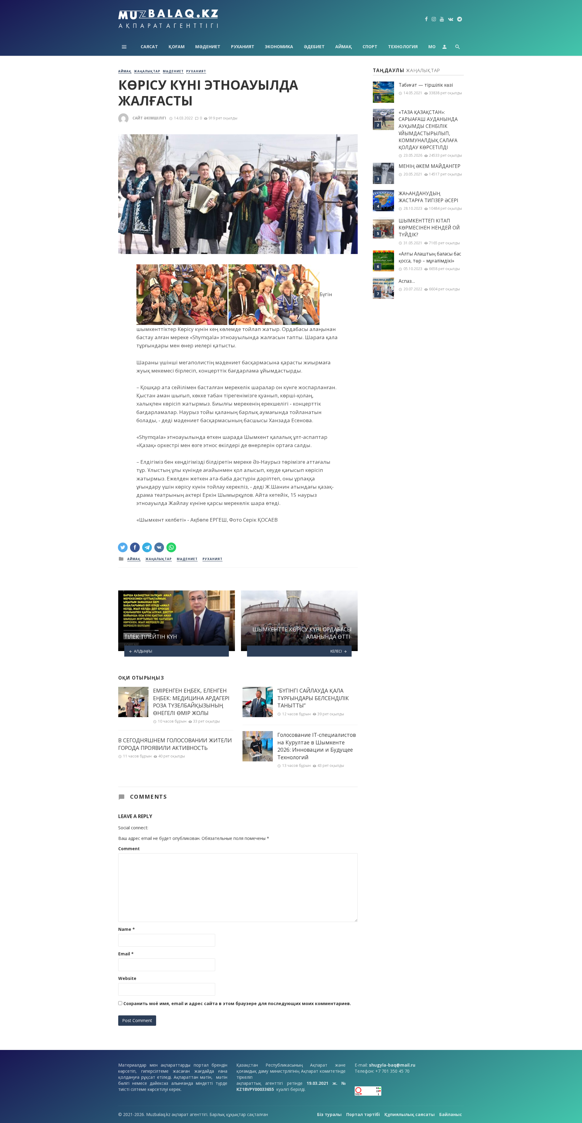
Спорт (370, 46)
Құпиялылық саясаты (409, 1114)
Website (127, 978)
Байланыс (450, 1114)
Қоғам (177, 46)
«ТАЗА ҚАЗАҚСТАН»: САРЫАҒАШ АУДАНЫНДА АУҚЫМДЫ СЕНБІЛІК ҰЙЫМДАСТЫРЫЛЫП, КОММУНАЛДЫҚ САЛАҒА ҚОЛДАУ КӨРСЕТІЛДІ (428, 130)
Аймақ (343, 46)
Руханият (242, 46)
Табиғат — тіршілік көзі (426, 85)
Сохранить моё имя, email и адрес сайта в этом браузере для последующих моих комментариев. (237, 1003)
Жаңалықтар (147, 71)
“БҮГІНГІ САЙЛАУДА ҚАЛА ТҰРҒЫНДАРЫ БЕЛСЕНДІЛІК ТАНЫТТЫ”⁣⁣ (313, 698)
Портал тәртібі (363, 1114)
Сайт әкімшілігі (149, 118)
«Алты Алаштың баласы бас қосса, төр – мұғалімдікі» (430, 257)
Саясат (149, 46)
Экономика (279, 46)
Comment (129, 848)
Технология (403, 46)
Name (126, 929)
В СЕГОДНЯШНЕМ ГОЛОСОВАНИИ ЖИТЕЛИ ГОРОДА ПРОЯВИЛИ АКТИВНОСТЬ (175, 744)
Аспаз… (407, 281)
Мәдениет (207, 46)
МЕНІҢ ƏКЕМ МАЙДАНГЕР (429, 166)
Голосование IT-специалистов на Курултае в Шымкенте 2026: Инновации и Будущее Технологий (316, 746)
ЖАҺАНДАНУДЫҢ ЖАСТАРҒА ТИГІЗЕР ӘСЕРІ (428, 197)
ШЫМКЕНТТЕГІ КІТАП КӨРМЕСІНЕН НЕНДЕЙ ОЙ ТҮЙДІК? (429, 228)
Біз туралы (329, 1114)
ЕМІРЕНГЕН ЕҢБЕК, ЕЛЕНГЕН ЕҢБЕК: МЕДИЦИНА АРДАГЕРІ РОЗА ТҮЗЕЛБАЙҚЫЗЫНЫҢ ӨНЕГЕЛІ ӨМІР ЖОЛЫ (191, 702)
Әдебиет (314, 46)
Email (126, 954)
